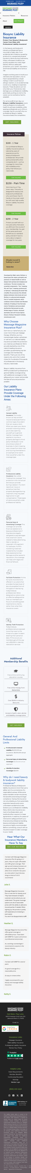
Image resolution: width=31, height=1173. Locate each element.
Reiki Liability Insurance (15, 1043)
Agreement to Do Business (15, 1169)
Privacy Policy (23, 1167)
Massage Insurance (15, 1040)
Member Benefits (15, 1074)
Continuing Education (15, 1077)
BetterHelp (16, 690)
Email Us (15, 1022)
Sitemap (15, 1079)
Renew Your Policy (15, 1048)
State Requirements (16, 1072)
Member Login (15, 1082)
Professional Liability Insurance (15, 1045)
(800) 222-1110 (15, 1089)
